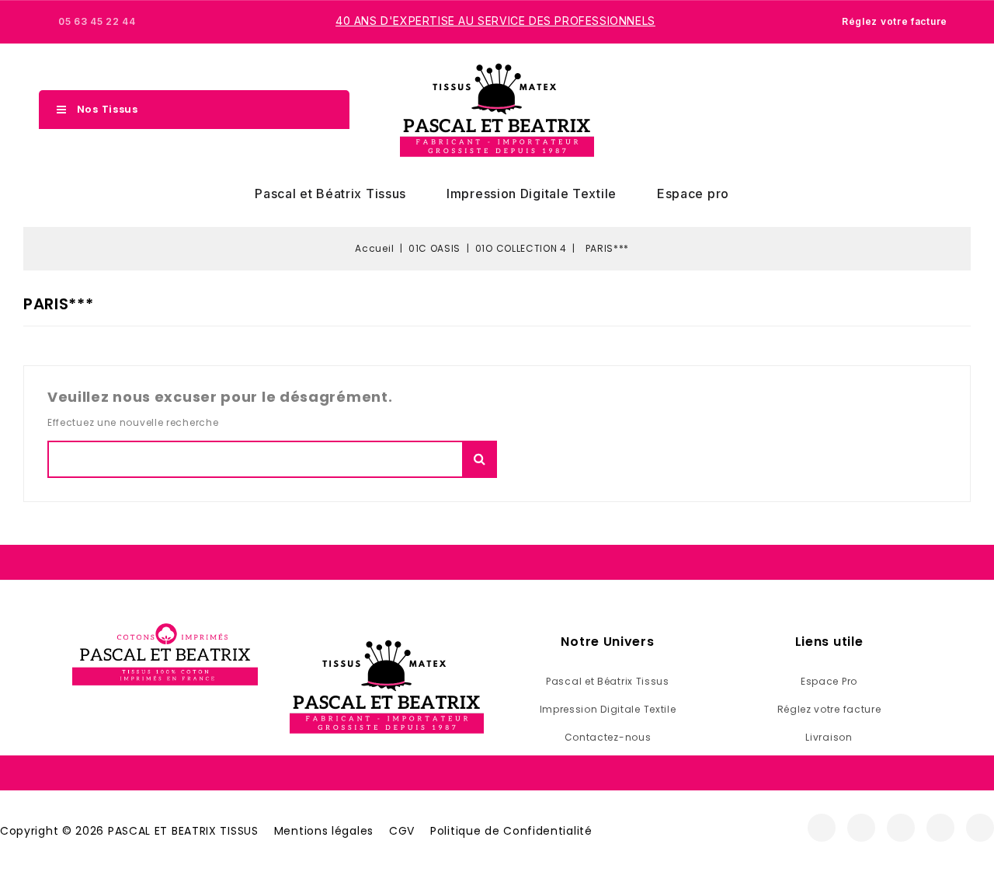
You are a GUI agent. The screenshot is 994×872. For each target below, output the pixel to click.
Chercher (479, 459)
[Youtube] (940, 828)
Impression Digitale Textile (532, 193)
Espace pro (693, 193)
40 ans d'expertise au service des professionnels (495, 20)
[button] (880, 110)
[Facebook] (822, 828)
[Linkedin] (980, 828)
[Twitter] (901, 828)
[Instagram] (861, 828)
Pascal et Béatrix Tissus (330, 193)
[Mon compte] (907, 109)
